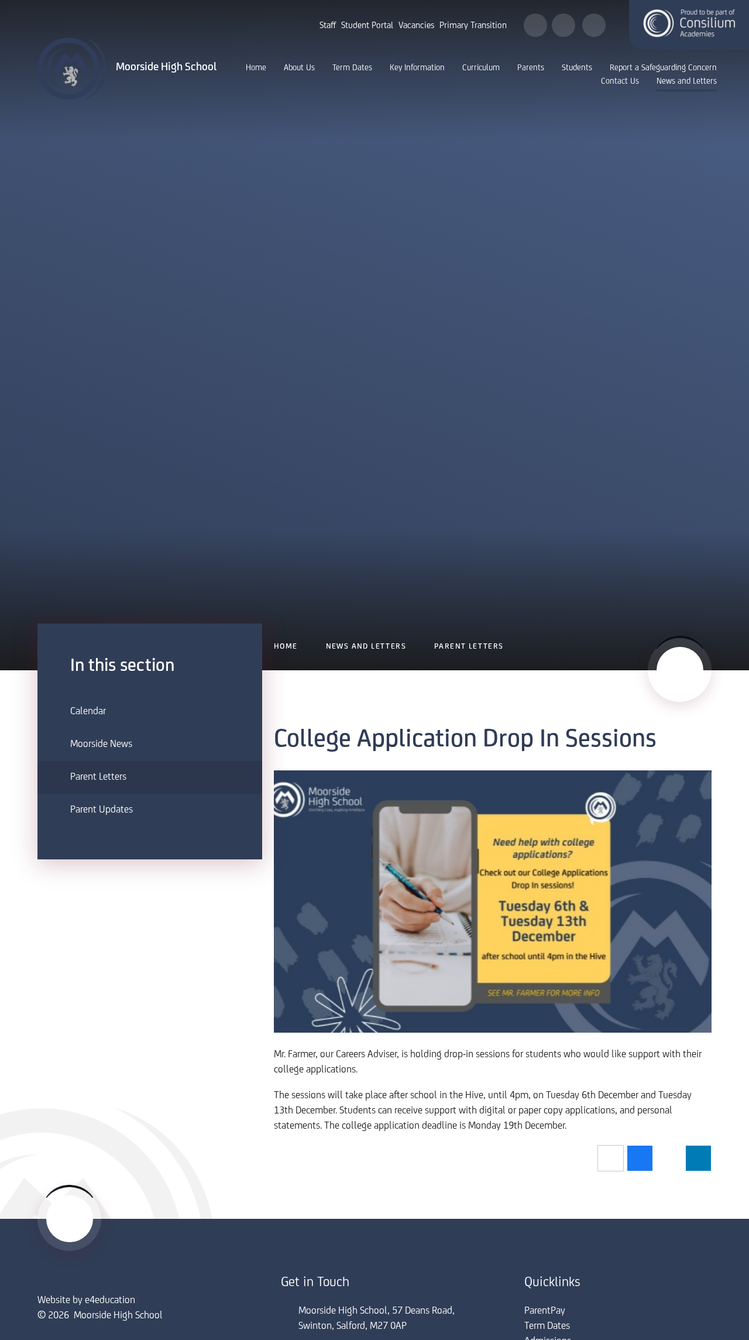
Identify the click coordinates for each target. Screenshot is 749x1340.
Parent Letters (469, 646)
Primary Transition (473, 25)
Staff (327, 25)
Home (286, 646)
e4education (110, 1301)
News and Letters (366, 646)
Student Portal (367, 25)
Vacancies (416, 25)
